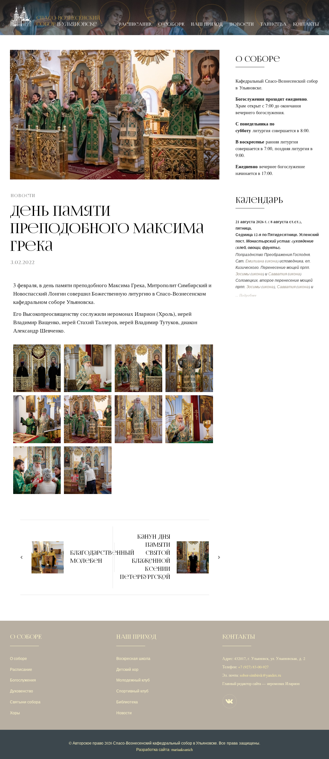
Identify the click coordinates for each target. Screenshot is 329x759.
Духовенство (21, 690)
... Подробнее (246, 295)
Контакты (306, 24)
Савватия (277, 273)
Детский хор (127, 669)
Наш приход (207, 24)
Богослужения (23, 679)
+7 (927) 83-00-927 (253, 666)
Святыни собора (25, 701)
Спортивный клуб (132, 690)
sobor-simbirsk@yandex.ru (260, 675)
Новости (241, 24)
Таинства (273, 24)
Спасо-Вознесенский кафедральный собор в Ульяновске (165, 742)
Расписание (135, 24)
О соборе (171, 24)
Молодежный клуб (133, 679)
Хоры (15, 712)
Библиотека (127, 701)
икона (271, 261)
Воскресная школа (133, 658)
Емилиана (254, 261)
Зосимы (243, 273)
